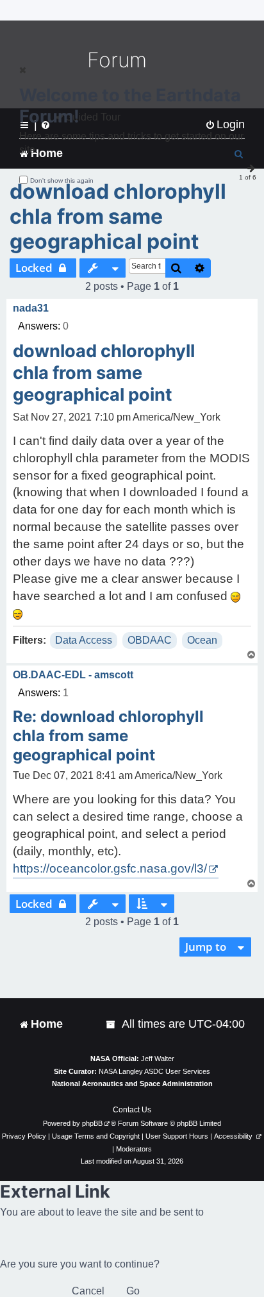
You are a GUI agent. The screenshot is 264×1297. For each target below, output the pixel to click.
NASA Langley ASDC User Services (154, 1071)
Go (133, 1290)
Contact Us (132, 1109)
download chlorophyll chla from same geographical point (118, 216)
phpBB (92, 1123)
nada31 (31, 308)
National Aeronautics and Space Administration (132, 1083)
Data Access (83, 640)
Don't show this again (62, 180)
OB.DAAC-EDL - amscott (73, 674)
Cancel (88, 1290)
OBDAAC (150, 640)
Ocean (202, 640)
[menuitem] (111, 1024)
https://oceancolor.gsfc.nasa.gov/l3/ (110, 868)
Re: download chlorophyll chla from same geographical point (108, 735)
